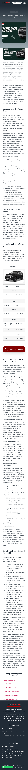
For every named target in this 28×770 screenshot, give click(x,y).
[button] (24, 3)
